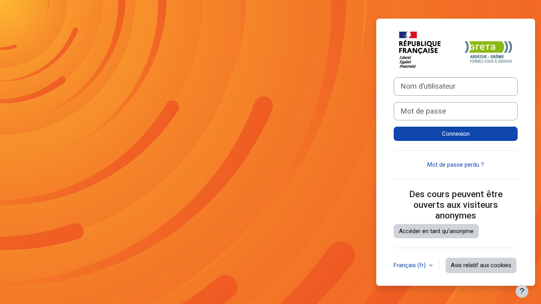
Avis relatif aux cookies (481, 265)
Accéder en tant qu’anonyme (436, 231)
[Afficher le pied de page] (522, 291)
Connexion (456, 133)
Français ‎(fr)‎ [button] (410, 265)
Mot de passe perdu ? (455, 164)
